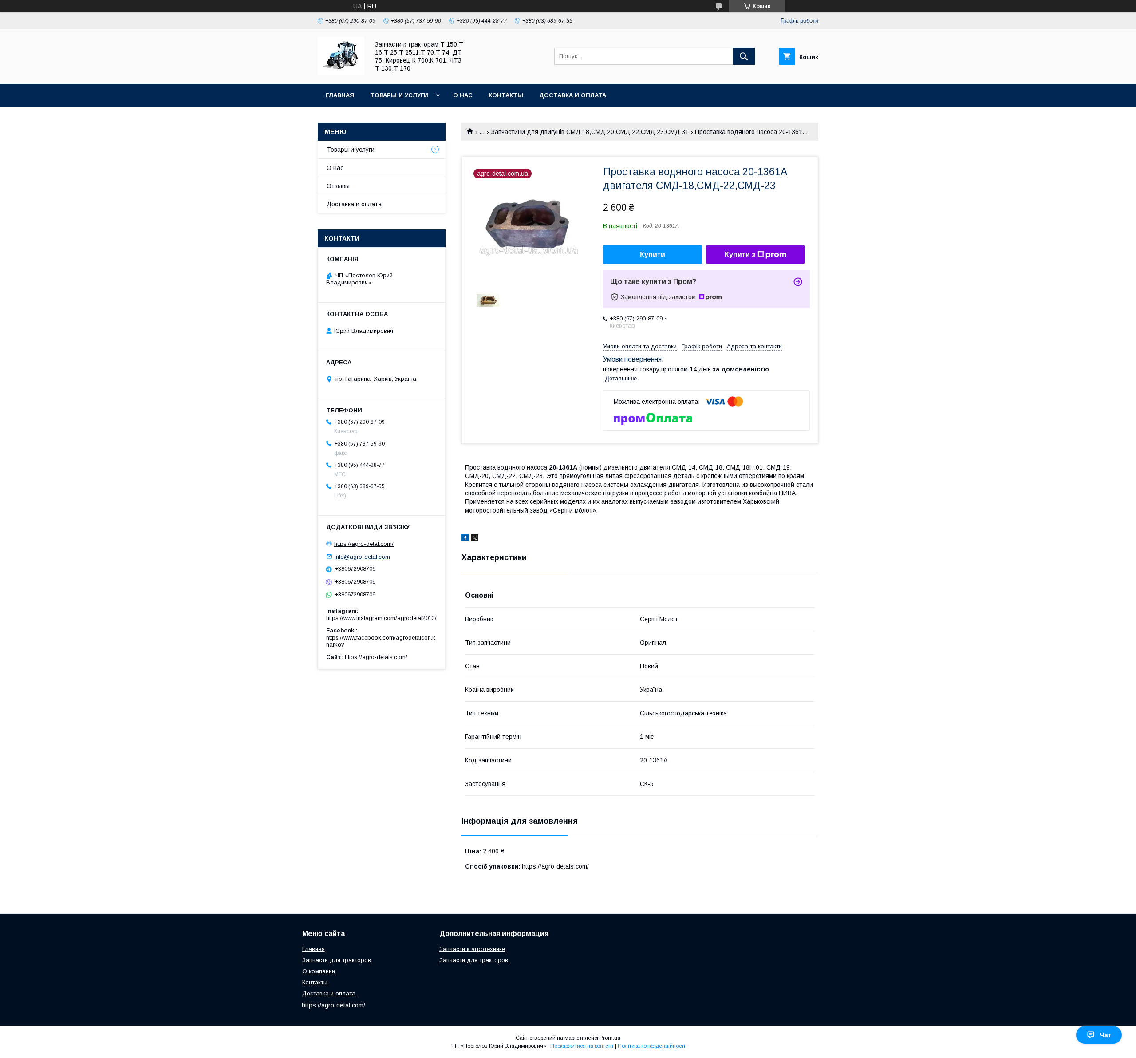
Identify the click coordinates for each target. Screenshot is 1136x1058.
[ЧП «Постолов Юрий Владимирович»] (341, 72)
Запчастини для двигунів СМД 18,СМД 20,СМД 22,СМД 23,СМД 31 (590, 131)
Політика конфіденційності (651, 1046)
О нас (463, 95)
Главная (340, 95)
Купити (652, 254)
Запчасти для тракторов (336, 960)
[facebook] (465, 539)
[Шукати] (744, 56)
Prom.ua (610, 1038)
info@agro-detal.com (362, 556)
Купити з (740, 254)
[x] (474, 539)
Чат (1105, 1034)
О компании (318, 971)
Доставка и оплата (572, 95)
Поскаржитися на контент (582, 1046)
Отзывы (338, 185)
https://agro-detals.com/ (376, 657)
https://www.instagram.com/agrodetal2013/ (381, 618)
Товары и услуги (399, 95)
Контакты (506, 95)
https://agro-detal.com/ (364, 544)
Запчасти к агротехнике (472, 949)
